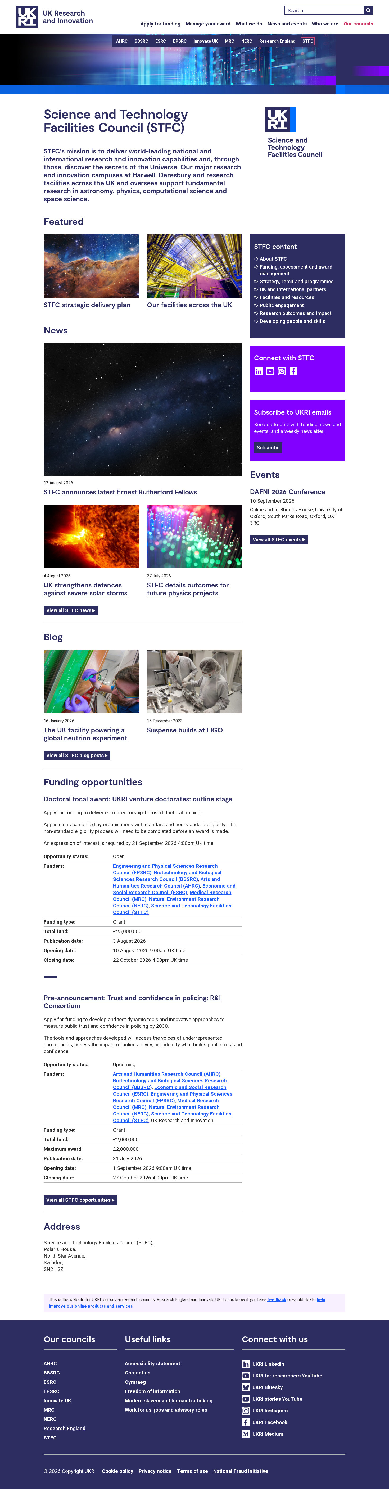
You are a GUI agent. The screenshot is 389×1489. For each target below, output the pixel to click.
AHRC (122, 41)
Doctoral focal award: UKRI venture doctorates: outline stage (138, 799)
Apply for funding (160, 24)
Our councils (358, 24)
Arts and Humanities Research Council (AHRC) (167, 1074)
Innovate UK (206, 41)
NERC (246, 41)
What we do (249, 24)
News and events (287, 24)
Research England (277, 41)
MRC (229, 41)
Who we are (325, 24)
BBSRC (141, 41)
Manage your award (208, 24)
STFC (307, 41)
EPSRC (180, 41)
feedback (276, 1299)
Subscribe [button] (268, 448)
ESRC (160, 41)
